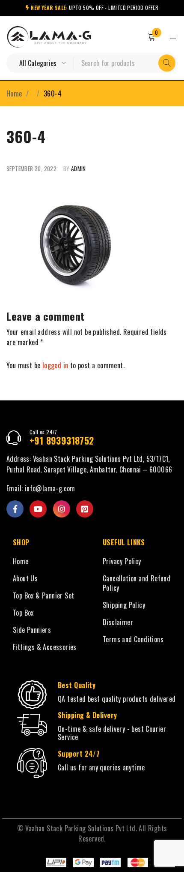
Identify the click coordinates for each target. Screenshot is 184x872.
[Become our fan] (15, 508)
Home (14, 93)
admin (78, 168)
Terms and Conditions (133, 639)
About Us (25, 578)
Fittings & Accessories (45, 647)
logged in (55, 365)
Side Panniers (32, 630)
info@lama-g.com (50, 488)
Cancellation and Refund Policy (136, 583)
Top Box (23, 612)
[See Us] (61, 508)
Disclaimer (118, 622)
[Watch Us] (38, 508)
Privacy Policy (122, 561)
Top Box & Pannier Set (43, 595)
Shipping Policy (124, 605)
